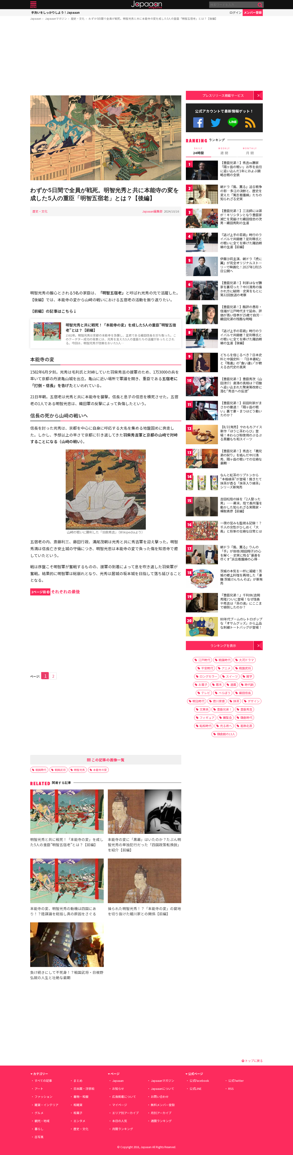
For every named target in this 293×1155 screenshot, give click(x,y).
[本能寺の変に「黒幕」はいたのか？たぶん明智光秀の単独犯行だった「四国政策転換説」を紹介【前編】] (144, 812)
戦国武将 (60, 770)
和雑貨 (77, 1105)
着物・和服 (80, 1096)
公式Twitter (215, 122)
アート (39, 1088)
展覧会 (227, 717)
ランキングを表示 (223, 645)
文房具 (204, 709)
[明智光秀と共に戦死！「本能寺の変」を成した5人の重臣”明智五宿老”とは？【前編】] (67, 812)
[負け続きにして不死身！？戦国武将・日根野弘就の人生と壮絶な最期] (67, 945)
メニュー (33, 4)
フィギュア (207, 717)
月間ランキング (122, 1129)
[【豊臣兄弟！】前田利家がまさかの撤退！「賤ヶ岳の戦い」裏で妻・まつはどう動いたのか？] (202, 411)
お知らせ (118, 1088)
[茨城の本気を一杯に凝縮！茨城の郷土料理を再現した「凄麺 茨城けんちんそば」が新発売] (202, 579)
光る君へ (226, 726)
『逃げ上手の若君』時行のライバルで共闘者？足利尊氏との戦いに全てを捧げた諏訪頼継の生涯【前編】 (241, 240)
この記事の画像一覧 (108, 759)
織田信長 (245, 693)
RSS (250, 122)
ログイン (235, 12)
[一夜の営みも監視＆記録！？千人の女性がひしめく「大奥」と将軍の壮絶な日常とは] (202, 531)
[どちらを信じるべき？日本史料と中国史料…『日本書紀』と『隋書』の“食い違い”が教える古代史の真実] (202, 363)
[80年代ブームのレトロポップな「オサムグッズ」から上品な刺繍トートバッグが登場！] (202, 627)
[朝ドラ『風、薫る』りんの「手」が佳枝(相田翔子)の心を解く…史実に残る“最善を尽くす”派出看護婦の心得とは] (202, 555)
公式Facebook (198, 122)
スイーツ (232, 676)
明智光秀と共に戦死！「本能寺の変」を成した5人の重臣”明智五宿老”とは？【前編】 (121, 327)
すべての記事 (43, 1080)
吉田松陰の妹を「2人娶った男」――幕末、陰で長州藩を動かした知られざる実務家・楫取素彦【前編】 (241, 505)
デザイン (254, 701)
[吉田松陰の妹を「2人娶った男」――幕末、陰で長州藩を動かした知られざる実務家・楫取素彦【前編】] (202, 507)
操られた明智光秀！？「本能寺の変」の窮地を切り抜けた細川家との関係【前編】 (144, 911)
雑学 (249, 676)
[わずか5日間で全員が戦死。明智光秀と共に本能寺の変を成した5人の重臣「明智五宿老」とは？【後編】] (105, 138)
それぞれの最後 (55, 591)
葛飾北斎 (246, 726)
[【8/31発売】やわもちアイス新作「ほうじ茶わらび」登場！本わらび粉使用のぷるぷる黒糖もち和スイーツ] (202, 435)
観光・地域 (42, 1121)
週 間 (224, 151)
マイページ (119, 1105)
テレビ (205, 693)
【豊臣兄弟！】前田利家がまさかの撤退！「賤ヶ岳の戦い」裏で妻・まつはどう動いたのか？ (241, 408)
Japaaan (146, 5)
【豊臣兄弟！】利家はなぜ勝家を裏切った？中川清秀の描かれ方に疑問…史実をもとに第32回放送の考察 (241, 288)
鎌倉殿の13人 (226, 734)
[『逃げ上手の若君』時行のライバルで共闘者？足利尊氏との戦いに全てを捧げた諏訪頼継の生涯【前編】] (202, 243)
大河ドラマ (246, 660)
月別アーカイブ (161, 1113)
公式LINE (233, 122)
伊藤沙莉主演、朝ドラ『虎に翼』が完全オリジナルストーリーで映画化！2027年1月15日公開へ (241, 264)
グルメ (39, 1113)
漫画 (233, 684)
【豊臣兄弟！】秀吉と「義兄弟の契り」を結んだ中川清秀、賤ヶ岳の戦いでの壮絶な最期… (241, 457)
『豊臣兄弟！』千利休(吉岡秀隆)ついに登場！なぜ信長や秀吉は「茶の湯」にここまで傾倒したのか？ (241, 601)
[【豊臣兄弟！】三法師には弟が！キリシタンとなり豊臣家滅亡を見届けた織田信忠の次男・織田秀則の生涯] (202, 219)
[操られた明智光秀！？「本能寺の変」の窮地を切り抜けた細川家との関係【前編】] (144, 882)
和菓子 (77, 1113)
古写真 (39, 1137)
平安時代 (207, 668)
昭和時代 (206, 726)
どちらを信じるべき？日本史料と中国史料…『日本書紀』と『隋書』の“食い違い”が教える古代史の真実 (241, 360)
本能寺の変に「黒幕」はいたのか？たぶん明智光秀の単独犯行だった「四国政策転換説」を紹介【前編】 (144, 844)
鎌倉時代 (246, 717)
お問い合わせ (160, 1096)
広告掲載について (124, 1096)
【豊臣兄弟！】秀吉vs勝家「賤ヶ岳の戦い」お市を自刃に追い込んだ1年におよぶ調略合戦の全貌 (241, 168)
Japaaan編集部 (152, 211)
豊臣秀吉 (246, 709)
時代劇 (249, 684)
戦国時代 (40, 770)
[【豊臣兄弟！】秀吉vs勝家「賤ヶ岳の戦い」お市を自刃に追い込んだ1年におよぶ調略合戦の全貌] (202, 171)
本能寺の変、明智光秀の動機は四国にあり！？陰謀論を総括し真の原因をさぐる (63, 911)
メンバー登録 (253, 12)
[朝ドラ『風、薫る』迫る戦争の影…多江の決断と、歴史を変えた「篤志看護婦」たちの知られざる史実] (202, 195)
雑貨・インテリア (46, 1105)
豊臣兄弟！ (224, 709)
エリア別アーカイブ (125, 1113)
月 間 (250, 151)
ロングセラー (208, 676)
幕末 (219, 684)
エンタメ (79, 1121)
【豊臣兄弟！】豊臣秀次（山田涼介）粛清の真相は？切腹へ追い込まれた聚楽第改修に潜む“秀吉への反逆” (241, 384)
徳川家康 (219, 701)
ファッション (43, 1096)
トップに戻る (253, 1060)
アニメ (226, 668)
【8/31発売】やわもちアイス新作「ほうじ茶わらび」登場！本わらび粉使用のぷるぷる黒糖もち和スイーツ (241, 433)
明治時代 (198, 701)
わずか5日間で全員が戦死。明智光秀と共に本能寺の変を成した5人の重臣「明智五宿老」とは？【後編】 (153, 18)
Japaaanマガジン (56, 18)
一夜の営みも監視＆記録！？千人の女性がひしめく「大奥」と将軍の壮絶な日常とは (241, 526)
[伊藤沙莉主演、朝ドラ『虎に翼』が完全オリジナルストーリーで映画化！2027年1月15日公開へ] (202, 267)
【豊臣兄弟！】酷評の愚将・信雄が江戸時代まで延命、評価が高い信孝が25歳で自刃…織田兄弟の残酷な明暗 (241, 312)
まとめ (77, 1080)
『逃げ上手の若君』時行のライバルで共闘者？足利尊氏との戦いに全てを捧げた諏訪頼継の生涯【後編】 (241, 336)
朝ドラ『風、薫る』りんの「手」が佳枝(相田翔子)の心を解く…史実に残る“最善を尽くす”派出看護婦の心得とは (240, 554)
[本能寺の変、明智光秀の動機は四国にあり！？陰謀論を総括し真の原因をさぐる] (67, 882)
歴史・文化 (78, 18)
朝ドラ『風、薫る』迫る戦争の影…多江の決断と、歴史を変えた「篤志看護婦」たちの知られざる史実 (241, 192)
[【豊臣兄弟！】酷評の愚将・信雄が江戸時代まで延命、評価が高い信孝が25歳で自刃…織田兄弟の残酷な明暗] (202, 315)
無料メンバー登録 (163, 1105)
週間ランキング (161, 1121)
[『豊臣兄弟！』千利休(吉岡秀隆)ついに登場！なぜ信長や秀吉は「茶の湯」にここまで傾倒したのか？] (202, 603)
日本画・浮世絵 (83, 1088)
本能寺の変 (100, 770)
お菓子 (202, 684)
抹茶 (236, 701)
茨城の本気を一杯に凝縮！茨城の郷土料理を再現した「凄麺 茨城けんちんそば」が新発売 (241, 577)
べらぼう (225, 693)
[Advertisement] (105, 59)
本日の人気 (119, 1121)
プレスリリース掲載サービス (223, 95)
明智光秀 (79, 770)
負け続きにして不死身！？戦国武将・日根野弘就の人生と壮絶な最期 (66, 975)
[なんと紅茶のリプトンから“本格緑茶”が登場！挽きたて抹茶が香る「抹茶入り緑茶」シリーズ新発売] (202, 483)
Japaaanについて (162, 1088)
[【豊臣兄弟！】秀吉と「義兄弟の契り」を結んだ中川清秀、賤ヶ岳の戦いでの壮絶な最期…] (202, 459)
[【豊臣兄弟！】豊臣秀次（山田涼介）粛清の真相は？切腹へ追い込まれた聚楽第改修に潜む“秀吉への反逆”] (202, 387)
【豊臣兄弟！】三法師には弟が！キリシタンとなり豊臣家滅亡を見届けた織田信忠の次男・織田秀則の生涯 (241, 216)
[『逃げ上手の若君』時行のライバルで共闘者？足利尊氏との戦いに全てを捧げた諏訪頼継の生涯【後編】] (202, 339)
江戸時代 (204, 660)
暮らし (39, 1129)
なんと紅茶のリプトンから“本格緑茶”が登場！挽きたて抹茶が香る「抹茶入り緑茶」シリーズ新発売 (241, 481)
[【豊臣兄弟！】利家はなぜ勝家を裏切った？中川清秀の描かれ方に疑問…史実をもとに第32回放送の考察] (202, 291)
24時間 (198, 151)
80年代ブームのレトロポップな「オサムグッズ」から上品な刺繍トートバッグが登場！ (241, 623)
